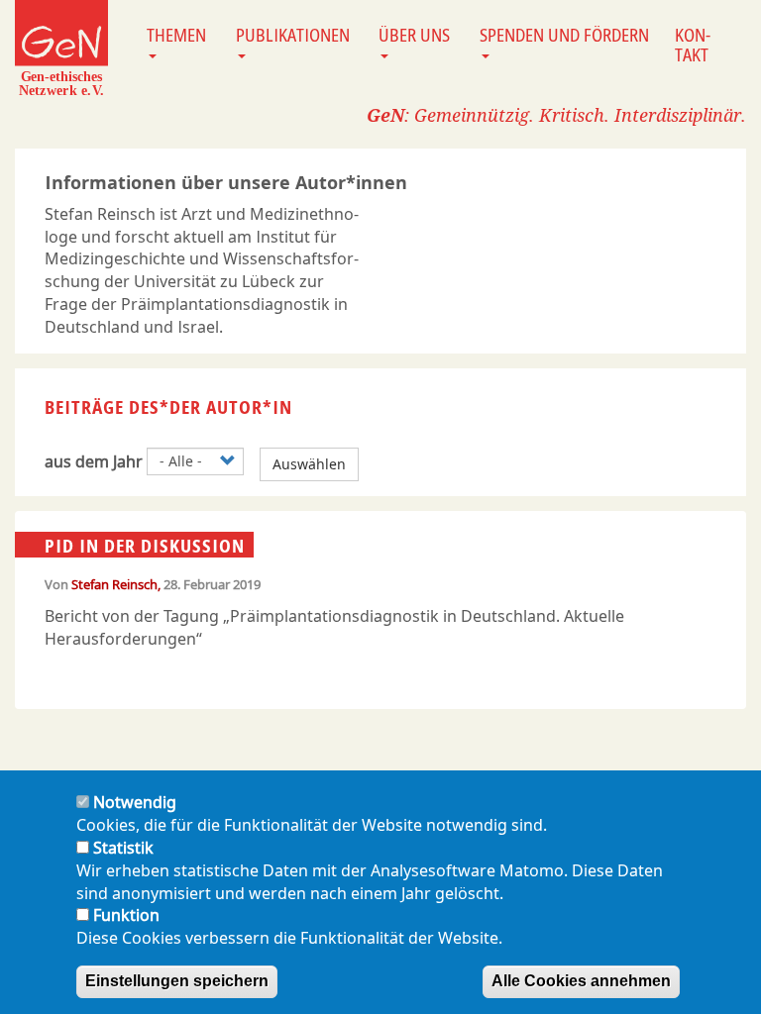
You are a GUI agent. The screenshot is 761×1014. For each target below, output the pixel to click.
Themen (176, 35)
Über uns (414, 35)
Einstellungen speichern (177, 980)
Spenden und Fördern (564, 35)
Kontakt (692, 44)
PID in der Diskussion (145, 546)
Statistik (123, 848)
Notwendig (134, 802)
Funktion (126, 915)
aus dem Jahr (94, 461)
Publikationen (293, 35)
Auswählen (309, 464)
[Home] (61, 47)
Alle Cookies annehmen (581, 980)
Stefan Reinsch (114, 584)
